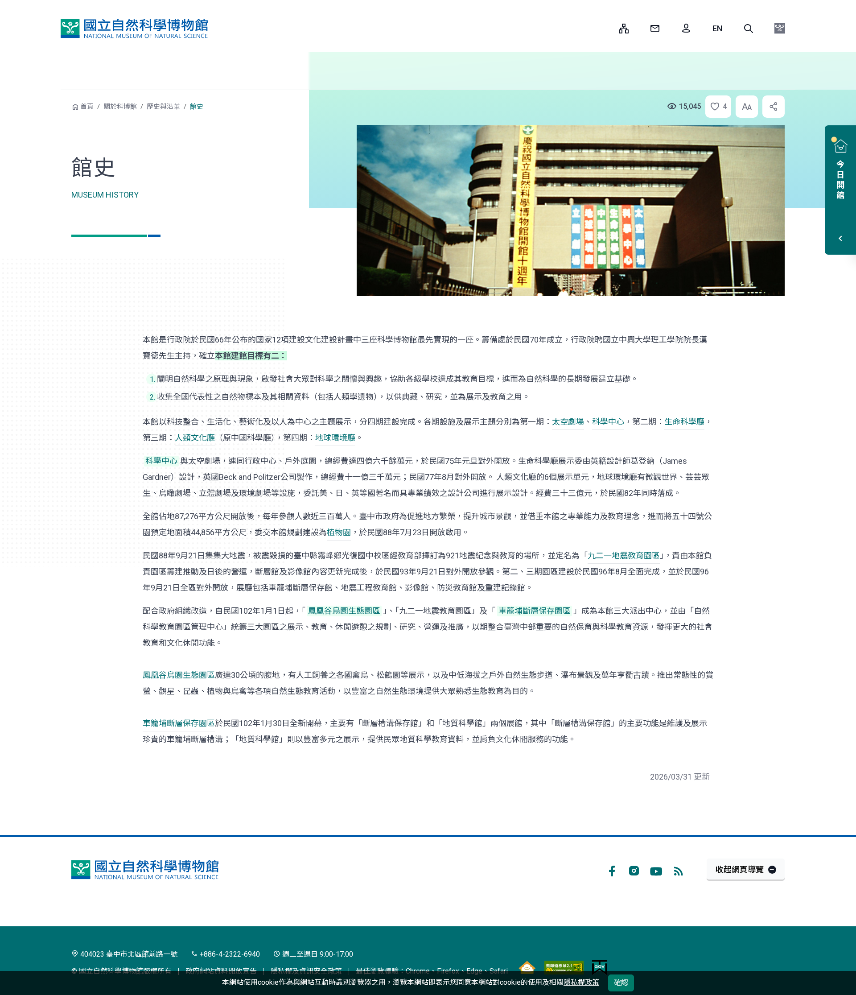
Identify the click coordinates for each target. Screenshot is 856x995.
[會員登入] (686, 28)
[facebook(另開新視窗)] (611, 869)
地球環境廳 (335, 437)
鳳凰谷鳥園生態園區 (179, 675)
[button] (748, 28)
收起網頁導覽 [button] (740, 869)
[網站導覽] (624, 28)
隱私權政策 (581, 982)
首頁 (87, 107)
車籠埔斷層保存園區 (179, 723)
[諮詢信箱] (655, 28)
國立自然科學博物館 (134, 28)
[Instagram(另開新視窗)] (634, 869)
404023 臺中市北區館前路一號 (127, 954)
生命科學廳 (684, 421)
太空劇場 (568, 421)
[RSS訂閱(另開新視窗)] (678, 869)
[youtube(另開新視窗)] (656, 869)
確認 (621, 982)
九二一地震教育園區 (624, 555)
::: (605, 28)
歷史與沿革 (163, 107)
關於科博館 (120, 107)
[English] (717, 28)
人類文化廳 (195, 437)
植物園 (339, 532)
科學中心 (608, 421)
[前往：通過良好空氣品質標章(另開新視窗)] (527, 967)
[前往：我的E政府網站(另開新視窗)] (599, 967)
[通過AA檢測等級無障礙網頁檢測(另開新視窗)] (564, 967)
